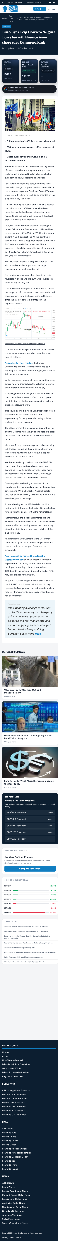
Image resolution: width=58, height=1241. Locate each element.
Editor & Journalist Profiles (15, 1072)
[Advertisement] (29, 996)
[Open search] (48, 9)
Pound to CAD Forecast (14, 1114)
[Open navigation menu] (53, 9)
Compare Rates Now (30, 868)
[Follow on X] (46, 2)
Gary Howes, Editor (11, 1068)
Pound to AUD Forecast (14, 1106)
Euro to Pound (9, 1136)
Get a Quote (39, 9)
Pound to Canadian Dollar (15, 1156)
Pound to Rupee (10, 1168)
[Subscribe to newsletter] (54, 2)
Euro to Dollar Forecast (13, 1102)
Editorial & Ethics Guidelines (16, 1064)
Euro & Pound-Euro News (15, 1191)
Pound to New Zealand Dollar (16, 1152)
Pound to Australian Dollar (15, 1148)
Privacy (5, 1238)
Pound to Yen (8, 1160)
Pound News (8, 1186)
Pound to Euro (9, 1132)
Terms (12, 1238)
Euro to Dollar (9, 1144)
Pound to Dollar (10, 1140)
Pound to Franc (9, 1164)
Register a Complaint (12, 1076)
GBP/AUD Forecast (30, 825)
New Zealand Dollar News (15, 1207)
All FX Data (7, 1128)
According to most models (19, 363)
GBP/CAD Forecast (30, 838)
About (5, 1056)
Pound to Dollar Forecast (14, 1098)
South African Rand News (15, 1223)
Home (4, 18)
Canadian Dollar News (13, 1211)
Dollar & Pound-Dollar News (16, 1195)
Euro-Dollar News (11, 18)
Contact (6, 1052)
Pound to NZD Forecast (13, 1110)
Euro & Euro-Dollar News (14, 1199)
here (38, 633)
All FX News (8, 1182)
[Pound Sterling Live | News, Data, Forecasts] (10, 8)
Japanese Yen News (12, 1215)
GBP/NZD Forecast (30, 832)
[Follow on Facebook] (50, 2)
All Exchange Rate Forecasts (16, 1090)
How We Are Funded (12, 1060)
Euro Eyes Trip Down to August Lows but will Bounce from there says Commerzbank (35, 18)
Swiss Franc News (11, 1219)
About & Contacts (34, 2)
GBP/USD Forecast (30, 819)
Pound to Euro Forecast (14, 1094)
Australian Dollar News (13, 1203)
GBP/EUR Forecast (30, 812)
